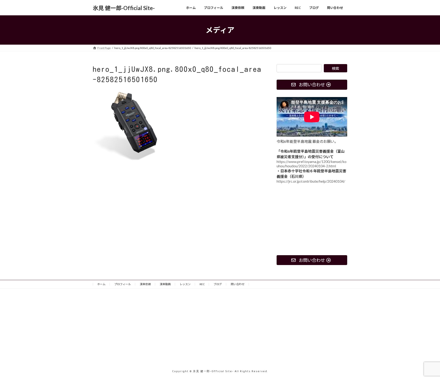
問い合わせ (238, 284)
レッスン (185, 284)
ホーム (101, 284)
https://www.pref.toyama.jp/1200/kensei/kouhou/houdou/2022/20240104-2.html (311, 163)
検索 (335, 68)
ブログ (218, 284)
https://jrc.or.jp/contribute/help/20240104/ (311, 181)
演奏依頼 (145, 284)
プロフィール (122, 284)
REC (202, 284)
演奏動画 (165, 284)
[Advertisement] (312, 219)
